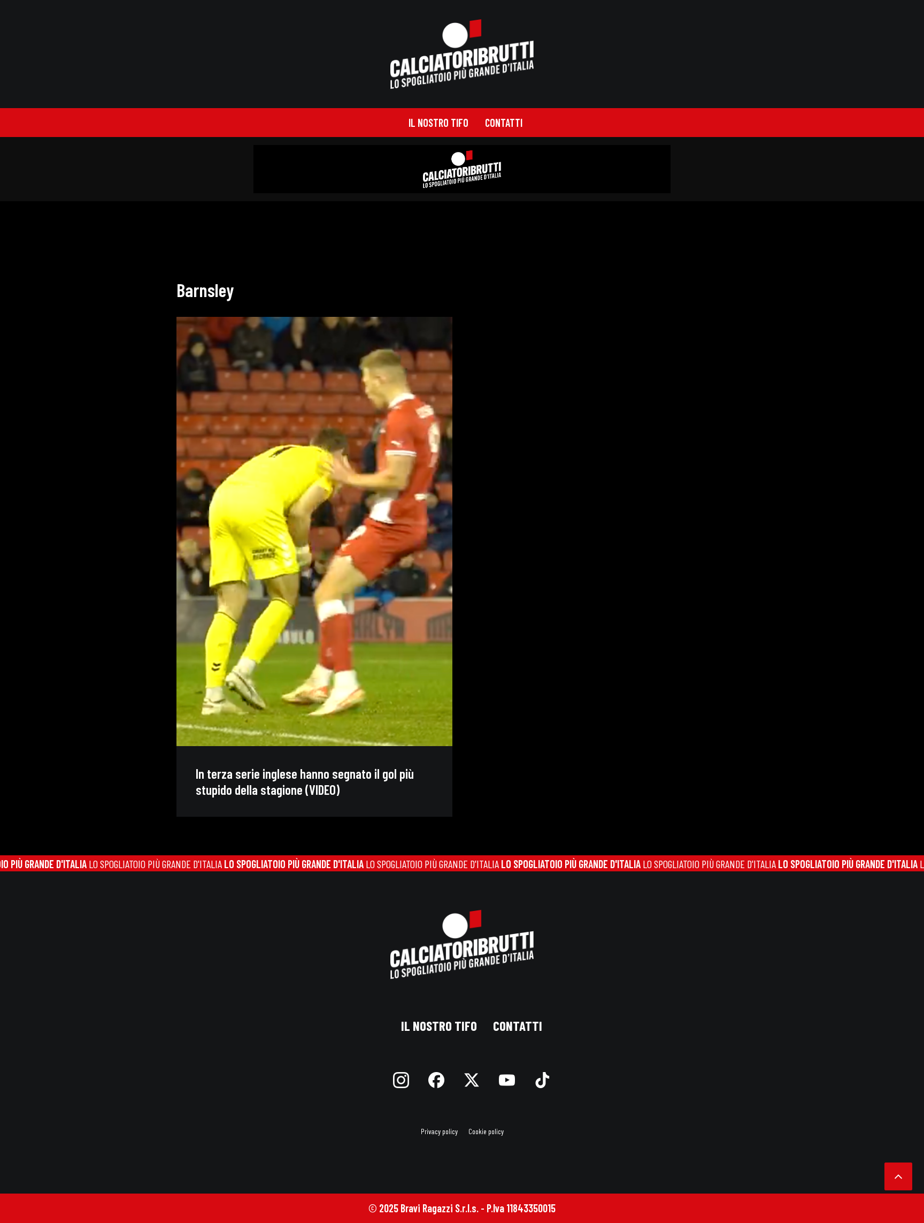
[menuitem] (438, 122)
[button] (314, 531)
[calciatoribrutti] (462, 54)
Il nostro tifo (438, 122)
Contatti (503, 122)
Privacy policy (439, 1131)
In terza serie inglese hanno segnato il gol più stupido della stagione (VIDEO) (305, 781)
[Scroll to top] (898, 1175)
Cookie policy (486, 1131)
